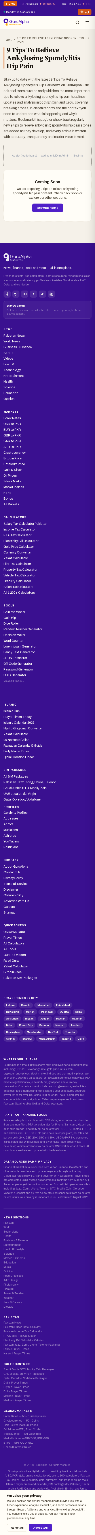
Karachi (25, 1005)
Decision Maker (14, 635)
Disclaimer (11, 889)
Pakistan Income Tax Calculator (23, 1331)
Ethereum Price (14, 464)
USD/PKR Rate (14, 932)
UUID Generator (15, 675)
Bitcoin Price (13, 458)
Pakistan (9, 1222)
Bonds (8, 498)
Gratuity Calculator (17, 581)
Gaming (8, 1289)
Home (8, 40)
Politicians (11, 847)
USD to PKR (12, 424)
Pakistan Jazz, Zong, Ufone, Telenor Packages (32, 1344)
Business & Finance (18, 347)
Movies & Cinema (14, 1258)
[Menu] (87, 22)
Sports (8, 353)
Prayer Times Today (18, 717)
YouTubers (11, 841)
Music (7, 1267)
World (7, 1227)
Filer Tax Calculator (17, 564)
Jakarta (66, 1038)
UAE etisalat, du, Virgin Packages (24, 1373)
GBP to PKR (12, 435)
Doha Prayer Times (15, 1391)
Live (10, 4)
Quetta (64, 1011)
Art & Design (11, 1280)
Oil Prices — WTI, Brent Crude (22, 1429)
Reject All (17, 1527)
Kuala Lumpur (47, 1038)
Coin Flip (10, 617)
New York (53, 1032)
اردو (87, 12)
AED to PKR (12, 447)
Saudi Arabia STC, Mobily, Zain (25, 788)
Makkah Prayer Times (17, 1395)
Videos (8, 358)
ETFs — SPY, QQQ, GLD (19, 1442)
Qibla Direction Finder (19, 757)
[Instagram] (33, 294)
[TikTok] (42, 294)
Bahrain (44, 1025)
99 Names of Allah (16, 740)
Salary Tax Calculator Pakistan (25, 523)
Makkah (60, 1018)
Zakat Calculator (16, 558)
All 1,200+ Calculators (19, 592)
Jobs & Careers (13, 1302)
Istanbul (27, 1038)
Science (9, 387)
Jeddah (44, 1018)
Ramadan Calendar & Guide (23, 745)
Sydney (10, 1038)
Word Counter (13, 640)
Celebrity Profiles (16, 812)
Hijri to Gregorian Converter (23, 728)
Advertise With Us (16, 901)
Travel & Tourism (14, 1293)
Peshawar (47, 1011)
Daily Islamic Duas (16, 751)
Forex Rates (12, 418)
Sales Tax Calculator (18, 587)
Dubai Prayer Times (16, 1382)
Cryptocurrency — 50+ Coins (21, 1420)
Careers (9, 906)
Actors (8, 824)
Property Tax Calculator (20, 569)
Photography (11, 1284)
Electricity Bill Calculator (21, 541)
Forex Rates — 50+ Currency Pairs (25, 1416)
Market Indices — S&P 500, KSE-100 (26, 1438)
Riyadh (29, 1018)
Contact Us (12, 872)
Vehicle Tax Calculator (19, 575)
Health (8, 381)
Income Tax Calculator (20, 529)
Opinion (9, 398)
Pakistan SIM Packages (20, 978)
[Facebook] (7, 294)
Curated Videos (15, 955)
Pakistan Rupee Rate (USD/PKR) (23, 1327)
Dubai (78, 1011)
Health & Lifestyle (14, 1249)
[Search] (77, 22)
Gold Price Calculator (19, 546)
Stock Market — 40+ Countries (22, 1433)
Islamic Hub (12, 711)
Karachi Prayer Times (17, 1353)
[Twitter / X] (15, 294)
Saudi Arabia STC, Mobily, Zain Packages (29, 1369)
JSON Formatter (15, 658)
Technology (12, 370)
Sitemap (9, 912)
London (75, 1025)
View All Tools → (14, 681)
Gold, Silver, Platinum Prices (21, 1425)
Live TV (9, 364)
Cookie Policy (13, 895)
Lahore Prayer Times (16, 1349)
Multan (30, 1011)
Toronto (70, 1032)
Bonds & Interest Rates (17, 1447)
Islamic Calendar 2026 (19, 722)
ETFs (7, 493)
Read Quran (12, 960)
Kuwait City (26, 1025)
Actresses (11, 818)
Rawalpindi (12, 1011)
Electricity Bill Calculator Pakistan (24, 1340)
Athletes (10, 835)
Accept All (40, 1527)
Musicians (11, 830)
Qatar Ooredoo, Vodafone (22, 799)
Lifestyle (8, 1306)
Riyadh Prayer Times (16, 1387)
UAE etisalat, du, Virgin (20, 793)
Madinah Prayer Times (17, 1400)
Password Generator (18, 669)
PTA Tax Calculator (17, 535)
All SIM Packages (16, 776)
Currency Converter (17, 552)
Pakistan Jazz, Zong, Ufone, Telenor (30, 782)
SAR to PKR (12, 441)
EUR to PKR (12, 429)
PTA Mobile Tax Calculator (20, 1335)
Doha (9, 1025)
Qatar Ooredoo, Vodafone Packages (25, 1378)
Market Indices (14, 487)
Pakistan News (14, 335)
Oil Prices (10, 475)
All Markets (11, 504)
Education (11, 393)
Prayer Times (13, 937)
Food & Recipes (13, 1275)
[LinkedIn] (51, 294)
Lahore (10, 1005)
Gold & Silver (13, 470)
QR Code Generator (18, 663)
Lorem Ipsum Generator (20, 646)
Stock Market (13, 481)
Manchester (34, 1032)
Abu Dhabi (12, 1018)
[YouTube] (24, 294)
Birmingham (13, 1032)
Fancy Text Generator (19, 652)
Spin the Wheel (14, 612)
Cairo (81, 1038)
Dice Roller (11, 623)
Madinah (77, 1018)
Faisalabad (63, 1005)
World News (12, 341)
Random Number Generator (23, 629)
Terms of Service (16, 884)
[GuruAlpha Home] (18, 257)
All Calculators (14, 943)
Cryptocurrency (15, 452)
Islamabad (43, 1005)
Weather (8, 1297)
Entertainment (14, 376)
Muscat (60, 1025)
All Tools (10, 949)
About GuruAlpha (16, 866)
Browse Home (48, 208)
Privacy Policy (13, 878)
